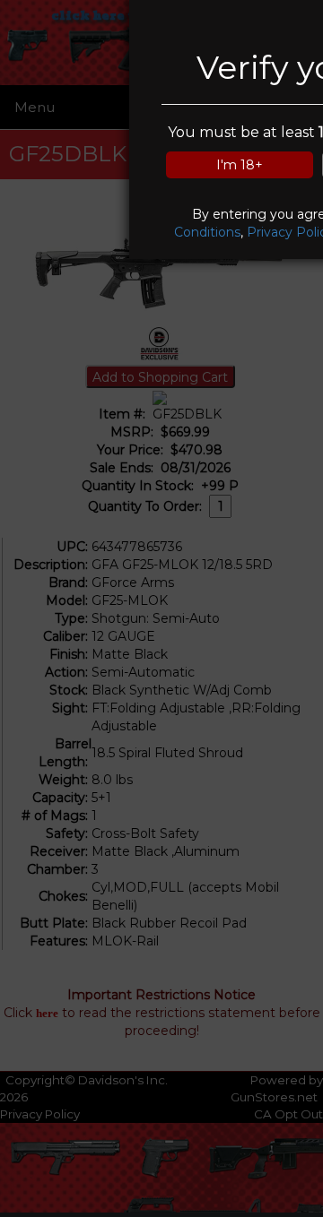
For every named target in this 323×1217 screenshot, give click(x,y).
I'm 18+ (239, 165)
